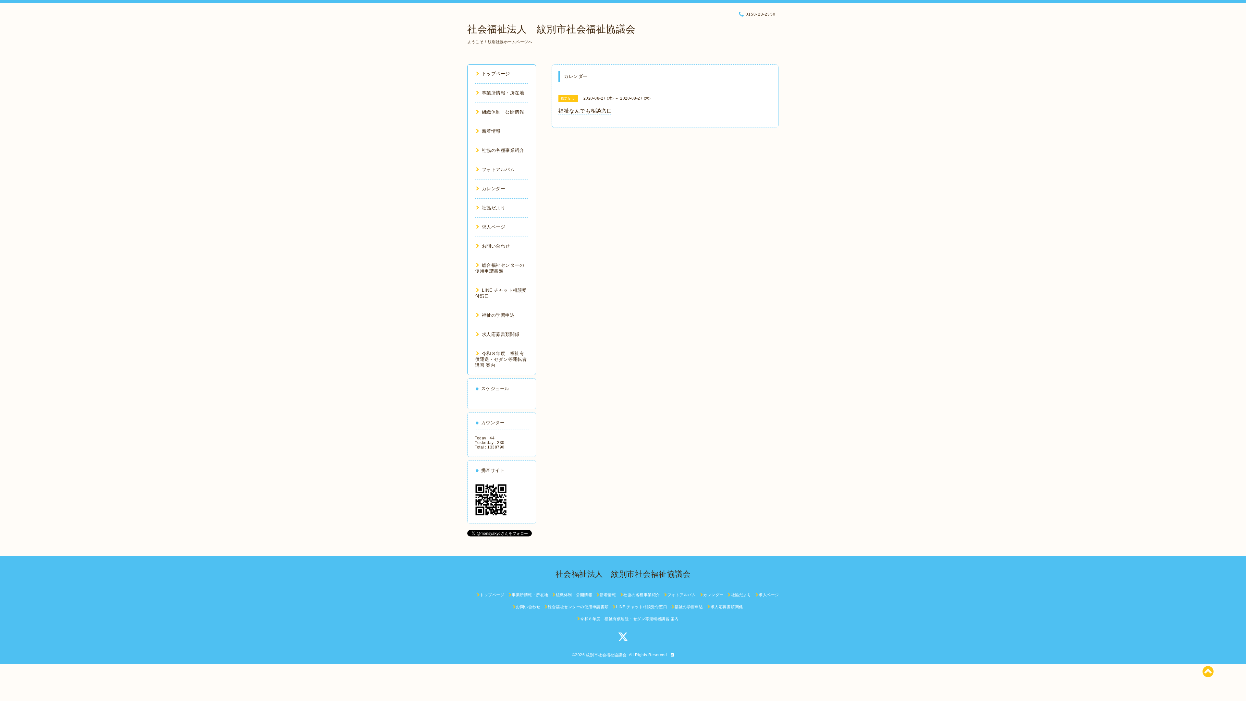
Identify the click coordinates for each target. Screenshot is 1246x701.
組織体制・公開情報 (503, 112)
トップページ (496, 73)
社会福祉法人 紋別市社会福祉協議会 (551, 29)
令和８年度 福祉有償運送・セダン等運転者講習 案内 (501, 359)
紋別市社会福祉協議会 (606, 655)
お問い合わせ (496, 246)
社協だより (493, 207)
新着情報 (491, 131)
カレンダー (493, 188)
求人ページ (493, 226)
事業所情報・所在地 (503, 92)
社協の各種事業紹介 (503, 150)
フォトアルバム (498, 169)
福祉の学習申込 (498, 315)
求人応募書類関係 (500, 334)
